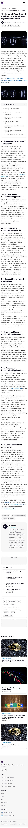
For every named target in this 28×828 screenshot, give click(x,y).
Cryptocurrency (12, 8)
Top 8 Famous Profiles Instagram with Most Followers (15, 584)
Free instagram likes (9, 509)
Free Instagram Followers (7, 777)
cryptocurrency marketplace (18, 515)
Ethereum (16, 607)
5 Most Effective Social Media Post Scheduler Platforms (14, 578)
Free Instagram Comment (7, 780)
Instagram (7, 502)
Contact (3, 805)
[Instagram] (2, 770)
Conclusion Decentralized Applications (14, 134)
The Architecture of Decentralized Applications (13, 113)
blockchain (6, 612)
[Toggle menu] (23, 2)
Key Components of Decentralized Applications (13, 117)
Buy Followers (4, 802)
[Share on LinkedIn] (8, 25)
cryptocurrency (5, 515)
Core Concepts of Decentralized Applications (13, 131)
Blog (6, 8)
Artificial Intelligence (8, 615)
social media (6, 604)
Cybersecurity (17, 609)
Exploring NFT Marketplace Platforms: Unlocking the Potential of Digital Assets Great (13, 81)
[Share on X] (5, 25)
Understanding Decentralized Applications (12, 109)
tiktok (19, 601)
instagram (13, 612)
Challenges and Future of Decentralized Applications (14, 126)
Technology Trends (8, 607)
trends (5, 601)
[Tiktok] (5, 770)
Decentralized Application (8, 518)
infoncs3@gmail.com (9, 815)
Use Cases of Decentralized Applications (11, 122)
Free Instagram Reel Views (8, 786)
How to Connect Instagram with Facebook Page (13, 590)
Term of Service (13, 824)
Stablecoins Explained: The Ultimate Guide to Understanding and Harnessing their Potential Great (13, 717)
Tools (2, 796)
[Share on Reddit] (11, 25)
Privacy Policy (4, 824)
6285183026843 (8, 812)
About (2, 793)
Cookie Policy (22, 824)
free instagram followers (17, 504)
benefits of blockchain (15, 388)
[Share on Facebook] (2, 25)
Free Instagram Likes (6, 783)
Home (2, 8)
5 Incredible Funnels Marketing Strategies (13, 571)
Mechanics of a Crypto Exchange (11, 744)
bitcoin (13, 604)
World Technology (7, 609)
